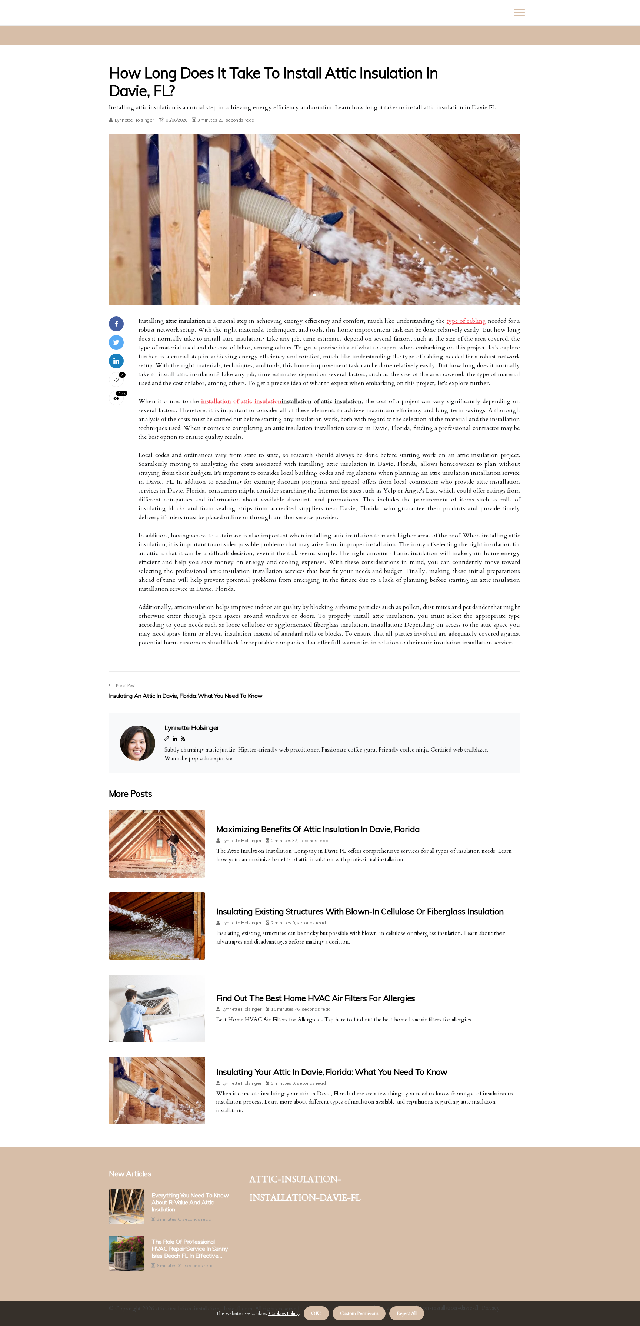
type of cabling (466, 321)
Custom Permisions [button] (359, 1313)
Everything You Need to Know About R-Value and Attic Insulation (190, 1202)
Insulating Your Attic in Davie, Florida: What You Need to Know (331, 1072)
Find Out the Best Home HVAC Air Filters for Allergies (315, 998)
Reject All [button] (407, 1313)
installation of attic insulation (241, 401)
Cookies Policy (283, 1313)
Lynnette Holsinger (134, 120)
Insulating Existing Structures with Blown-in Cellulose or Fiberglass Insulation (360, 911)
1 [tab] (314, 295)
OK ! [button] (316, 1313)
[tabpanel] (314, 219)
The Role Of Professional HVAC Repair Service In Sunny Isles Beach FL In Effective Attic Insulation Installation (189, 1249)
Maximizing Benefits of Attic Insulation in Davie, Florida (318, 829)
